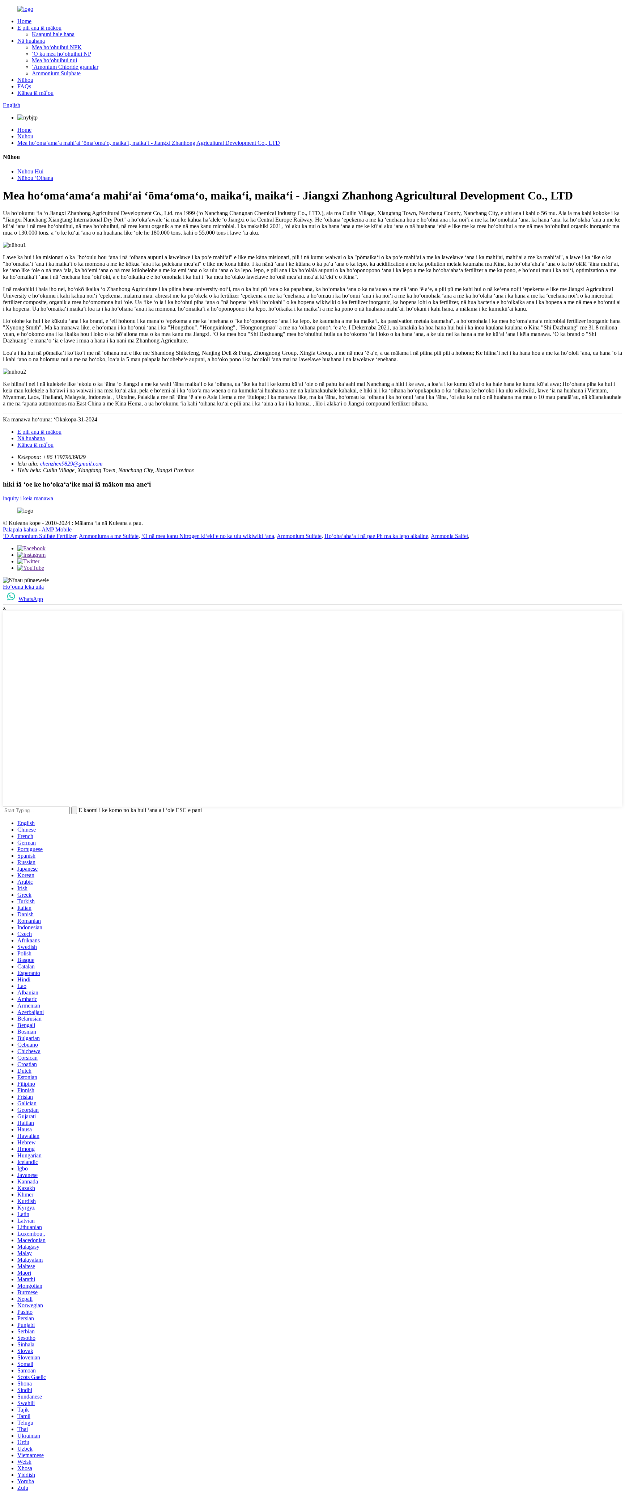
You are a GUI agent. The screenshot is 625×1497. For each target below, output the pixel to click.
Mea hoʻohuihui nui (54, 60)
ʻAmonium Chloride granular (65, 67)
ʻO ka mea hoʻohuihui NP (61, 54)
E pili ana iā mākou (39, 28)
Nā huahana (31, 41)
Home (24, 21)
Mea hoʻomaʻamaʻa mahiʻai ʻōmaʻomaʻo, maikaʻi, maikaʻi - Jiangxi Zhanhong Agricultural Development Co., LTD (148, 143)
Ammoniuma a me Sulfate (109, 536)
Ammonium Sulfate (299, 536)
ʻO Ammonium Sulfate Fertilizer (39, 536)
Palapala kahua (20, 529)
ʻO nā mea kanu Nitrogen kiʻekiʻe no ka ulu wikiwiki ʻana (207, 536)
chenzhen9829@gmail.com (71, 464)
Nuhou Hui (30, 171)
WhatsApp (30, 599)
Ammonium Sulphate (56, 73)
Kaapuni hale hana (53, 34)
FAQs (24, 86)
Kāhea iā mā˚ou (35, 93)
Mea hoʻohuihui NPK (57, 47)
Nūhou (25, 80)
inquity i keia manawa (28, 498)
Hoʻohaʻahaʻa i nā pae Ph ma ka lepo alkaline (376, 536)
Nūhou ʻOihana (35, 178)
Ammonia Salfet (449, 536)
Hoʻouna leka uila (23, 587)
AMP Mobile (57, 529)
